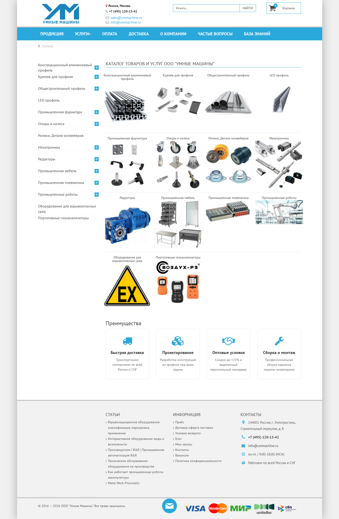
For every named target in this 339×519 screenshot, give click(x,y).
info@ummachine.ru (125, 22)
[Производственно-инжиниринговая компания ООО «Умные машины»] (60, 13)
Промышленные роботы (58, 194)
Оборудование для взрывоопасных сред (67, 209)
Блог (178, 439)
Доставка (139, 33)
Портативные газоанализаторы (63, 218)
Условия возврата (188, 433)
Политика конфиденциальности (198, 461)
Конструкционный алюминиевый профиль (65, 67)
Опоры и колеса (51, 123)
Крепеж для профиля (55, 76)
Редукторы (46, 159)
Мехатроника (49, 147)
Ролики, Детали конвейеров (60, 135)
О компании (173, 33)
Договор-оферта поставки (194, 428)
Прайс (179, 422)
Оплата (109, 33)
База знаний (257, 33)
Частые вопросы (215, 33)
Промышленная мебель (57, 170)
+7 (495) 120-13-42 (123, 11)
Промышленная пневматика (61, 182)
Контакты (182, 450)
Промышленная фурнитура (60, 112)
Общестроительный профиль (61, 88)
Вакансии (182, 455)
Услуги (82, 33)
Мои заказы (183, 444)
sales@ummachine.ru (126, 17)
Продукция (51, 33)
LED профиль (48, 100)
